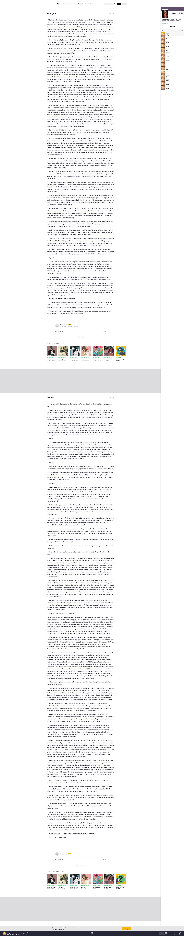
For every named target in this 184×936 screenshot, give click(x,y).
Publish (124, 3)
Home (64, 3)
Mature (87, 3)
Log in (119, 3)
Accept (126, 929)
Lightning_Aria (63, 324)
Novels (74, 3)
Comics (70, 3)
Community (81, 3)
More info (54, 929)
